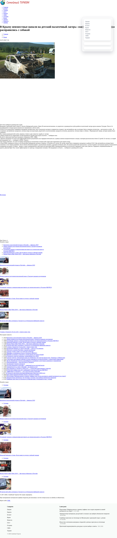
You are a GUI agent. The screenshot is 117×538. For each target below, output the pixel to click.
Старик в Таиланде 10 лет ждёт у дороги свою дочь (15, 332)
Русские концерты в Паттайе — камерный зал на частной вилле (25, 365)
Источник (3, 195)
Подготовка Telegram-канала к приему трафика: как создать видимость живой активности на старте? (36, 376)
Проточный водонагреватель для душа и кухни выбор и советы (78, 526)
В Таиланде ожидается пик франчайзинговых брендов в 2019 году (25, 373)
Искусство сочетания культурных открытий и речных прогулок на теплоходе (82, 522)
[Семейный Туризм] (14, 4)
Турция (9, 530)
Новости (9, 520)
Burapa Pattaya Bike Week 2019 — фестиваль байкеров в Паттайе (22, 254)
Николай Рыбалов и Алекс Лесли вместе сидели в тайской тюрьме (22, 252)
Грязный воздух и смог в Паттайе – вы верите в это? (22, 367)
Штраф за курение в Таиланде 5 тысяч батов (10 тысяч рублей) (25, 354)
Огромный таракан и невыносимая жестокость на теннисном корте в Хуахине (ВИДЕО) (26, 287)
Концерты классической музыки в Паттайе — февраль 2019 (20, 245)
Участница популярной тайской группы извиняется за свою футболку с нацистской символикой (35, 359)
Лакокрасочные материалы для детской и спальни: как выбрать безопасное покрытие (31, 377)
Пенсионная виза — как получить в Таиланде (20, 362)
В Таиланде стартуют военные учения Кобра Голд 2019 (22, 356)
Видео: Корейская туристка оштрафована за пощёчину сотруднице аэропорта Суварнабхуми (34, 360)
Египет (9, 515)
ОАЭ (8, 522)
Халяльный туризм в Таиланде (16, 364)
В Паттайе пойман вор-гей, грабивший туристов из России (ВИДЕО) (27, 370)
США (8, 528)
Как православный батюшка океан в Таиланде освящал (23, 374)
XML (8, 500)
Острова (5, 385)
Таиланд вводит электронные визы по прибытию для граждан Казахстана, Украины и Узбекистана (36, 357)
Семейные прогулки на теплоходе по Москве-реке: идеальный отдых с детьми (29, 379)
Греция (9, 509)
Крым (5, 37)
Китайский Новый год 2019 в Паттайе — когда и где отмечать (25, 348)
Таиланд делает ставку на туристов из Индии (20, 351)
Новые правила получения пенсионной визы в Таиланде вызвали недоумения (23, 276)
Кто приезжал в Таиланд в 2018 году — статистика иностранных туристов (29, 368)
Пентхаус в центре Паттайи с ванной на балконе (21, 350)
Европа (9, 512)
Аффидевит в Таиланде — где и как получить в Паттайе (23, 371)
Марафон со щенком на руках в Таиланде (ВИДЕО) (22, 353)
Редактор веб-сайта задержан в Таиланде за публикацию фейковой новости (22, 320)
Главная (5, 34)
